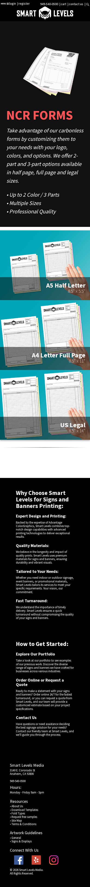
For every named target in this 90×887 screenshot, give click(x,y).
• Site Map (16, 820)
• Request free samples (23, 817)
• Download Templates (24, 810)
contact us (76, 4)
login (12, 3)
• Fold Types (17, 813)
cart (64, 4)
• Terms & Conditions (23, 824)
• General (15, 838)
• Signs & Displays (21, 841)
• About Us (16, 806)
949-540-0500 (49, 4)
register (24, 3)
